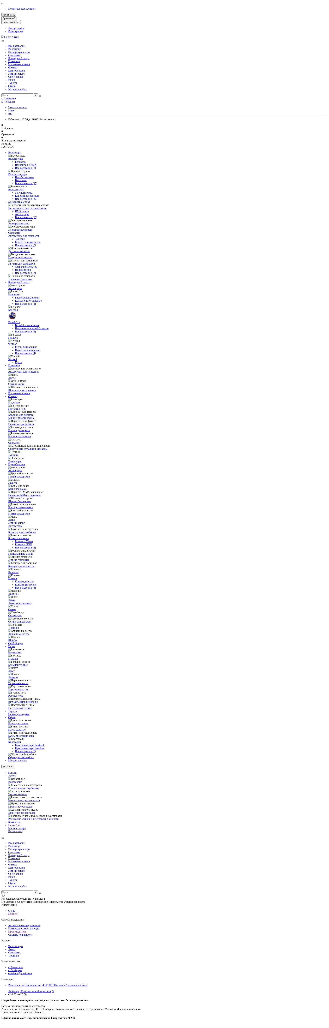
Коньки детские (24, 581)
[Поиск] (40, 96)
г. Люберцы (8, 101)
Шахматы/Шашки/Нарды (23, 701)
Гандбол (13, 337)
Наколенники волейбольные (31, 328)
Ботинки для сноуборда (22, 532)
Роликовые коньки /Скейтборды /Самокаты (33, 818)
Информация (9, 904)
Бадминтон (14, 652)
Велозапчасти (16, 189)
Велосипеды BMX (26, 164)
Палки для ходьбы (18, 714)
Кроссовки (14, 741)
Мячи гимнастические (21, 417)
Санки (12, 609)
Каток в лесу (15, 831)
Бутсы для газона (18, 723)
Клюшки (13, 572)
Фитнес (12, 67)
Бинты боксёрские (19, 513)
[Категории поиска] (2, 40)
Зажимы (20, 238)
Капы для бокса (17, 488)
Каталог (6, 940)
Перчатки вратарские (27, 350)
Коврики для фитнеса (20, 414)
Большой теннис (18, 664)
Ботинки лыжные (18, 538)
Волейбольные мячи (27, 325)
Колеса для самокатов (27, 242)
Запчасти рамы (24, 192)
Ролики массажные (19, 436)
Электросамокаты (18, 223)
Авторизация (16, 28)
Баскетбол (14, 294)
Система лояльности (20, 934)
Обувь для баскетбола (21, 757)
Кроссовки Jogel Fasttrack (30, 745)
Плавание (14, 61)
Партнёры (14, 825)
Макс (11, 110)
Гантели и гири (17, 408)
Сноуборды (15, 615)
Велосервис (15, 781)
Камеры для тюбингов (21, 566)
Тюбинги (13, 627)
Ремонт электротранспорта (24, 800)
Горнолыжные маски (20, 553)
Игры (11, 79)
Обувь (11, 86)
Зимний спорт (16, 73)
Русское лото (15, 695)
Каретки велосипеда (27, 195)
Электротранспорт (19, 52)
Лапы (11, 519)
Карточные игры (18, 689)
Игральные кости (18, 683)
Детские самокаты (19, 251)
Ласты (12, 377)
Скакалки (14, 442)
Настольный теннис (20, 708)
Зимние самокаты (18, 559)
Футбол (12, 343)
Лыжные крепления (20, 603)
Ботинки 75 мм (24, 541)
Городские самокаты (20, 257)
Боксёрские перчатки (20, 507)
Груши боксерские (19, 476)
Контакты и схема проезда (23, 928)
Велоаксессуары (17, 174)
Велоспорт (14, 48)
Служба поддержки (12, 919)
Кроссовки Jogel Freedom (29, 748)
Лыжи (11, 600)
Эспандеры (14, 461)
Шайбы (12, 640)
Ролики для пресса (19, 430)
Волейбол (14, 322)
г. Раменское (8, 98)
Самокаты (14, 55)
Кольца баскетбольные (28, 300)
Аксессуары (22, 214)
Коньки (12, 578)
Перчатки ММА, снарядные (24, 495)
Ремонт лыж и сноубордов (23, 788)
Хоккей (12, 359)
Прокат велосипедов (20, 806)
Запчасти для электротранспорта (27, 208)
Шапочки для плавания (22, 390)
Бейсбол (13, 309)
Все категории (16, 45)
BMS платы (22, 211)
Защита (12, 482)
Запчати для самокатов (21, 263)
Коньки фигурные (25, 584)
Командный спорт (18, 58)
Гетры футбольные (26, 346)
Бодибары (14, 402)
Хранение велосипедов (21, 812)
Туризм (12, 82)
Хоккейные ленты (18, 633)
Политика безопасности (22, 8)
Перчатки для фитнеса (21, 424)
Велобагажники (24, 177)
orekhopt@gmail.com (20, 973)
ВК (10, 113)
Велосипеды (15, 158)
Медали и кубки (17, 89)
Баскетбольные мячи (27, 297)
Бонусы (12, 772)
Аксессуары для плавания (23, 371)
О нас (11, 910)
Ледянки (13, 593)
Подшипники (23, 269)
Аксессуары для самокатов (24, 235)
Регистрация (15, 31)
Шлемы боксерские (19, 501)
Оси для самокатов (26, 266)
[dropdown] (2, 3)
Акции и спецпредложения (24, 925)
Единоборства (16, 70)
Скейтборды (15, 76)
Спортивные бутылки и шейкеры (27, 448)
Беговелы (20, 161)
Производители (17, 931)
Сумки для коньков (19, 621)
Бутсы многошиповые (21, 735)
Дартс (11, 671)
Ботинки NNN (23, 544)
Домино (13, 677)
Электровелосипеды (20, 229)
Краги (18, 362)
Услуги (12, 775)
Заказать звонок (17, 107)
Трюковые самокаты (20, 279)
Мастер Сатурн (17, 828)
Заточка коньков (17, 794)
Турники (13, 454)
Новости (13, 913)
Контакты (14, 822)
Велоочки (21, 180)
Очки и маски (16, 383)
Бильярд (13, 658)
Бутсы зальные (17, 729)
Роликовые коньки (19, 64)
